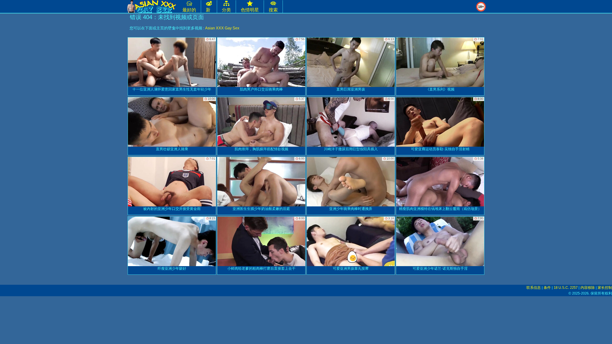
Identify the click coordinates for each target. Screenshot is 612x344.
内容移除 (587, 287)
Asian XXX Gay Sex (222, 28)
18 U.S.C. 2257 (566, 287)
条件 (547, 287)
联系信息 (533, 287)
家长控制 (605, 287)
